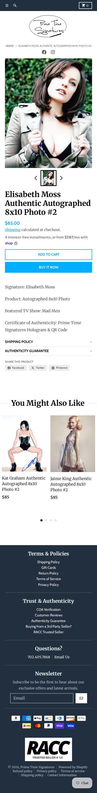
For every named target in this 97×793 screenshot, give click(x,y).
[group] (48, 178)
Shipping (12, 229)
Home (10, 46)
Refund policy (22, 771)
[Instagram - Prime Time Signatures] (52, 52)
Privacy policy (47, 771)
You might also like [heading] (48, 403)
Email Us (61, 657)
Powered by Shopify (73, 767)
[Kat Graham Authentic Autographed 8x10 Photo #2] (24, 443)
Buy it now (48, 267)
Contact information (62, 775)
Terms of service (73, 771)
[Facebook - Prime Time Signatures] (44, 52)
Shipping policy (32, 775)
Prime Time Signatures (37, 767)
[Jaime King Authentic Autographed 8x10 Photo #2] (72, 443)
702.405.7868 (39, 657)
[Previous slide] (36, 178)
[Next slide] (61, 178)
